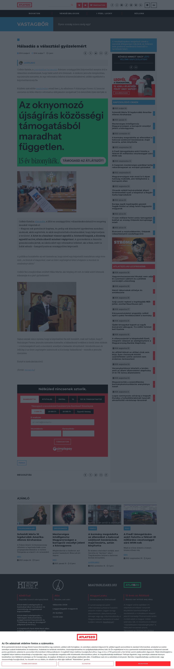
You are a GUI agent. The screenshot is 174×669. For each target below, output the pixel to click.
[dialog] (87, 650)
